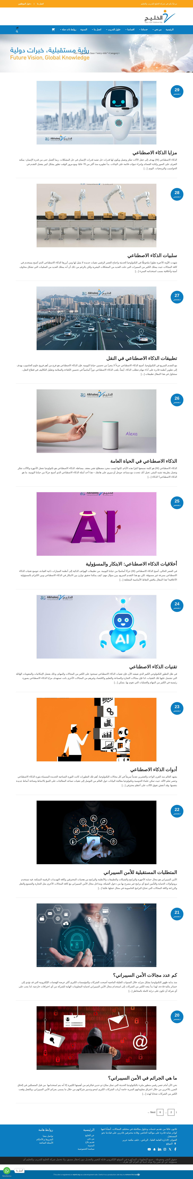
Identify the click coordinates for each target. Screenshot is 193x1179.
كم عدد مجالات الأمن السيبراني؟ (145, 975)
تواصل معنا (48, 1136)
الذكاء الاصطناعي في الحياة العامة (143, 461)
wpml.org (76, 1175)
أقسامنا (130, 29)
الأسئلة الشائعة (46, 1143)
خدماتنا (144, 29)
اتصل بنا (40, 4)
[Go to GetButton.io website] (6, 1176)
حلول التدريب (114, 29)
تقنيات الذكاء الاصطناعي (153, 666)
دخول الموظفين (24, 4)
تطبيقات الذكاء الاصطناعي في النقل (141, 358)
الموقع (169, 1143)
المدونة (83, 29)
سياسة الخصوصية (86, 1149)
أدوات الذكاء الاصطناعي (153, 769)
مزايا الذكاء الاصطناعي (155, 152)
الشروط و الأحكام (44, 1139)
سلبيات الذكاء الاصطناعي (152, 255)
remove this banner (132, 1175)
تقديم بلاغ (89, 1142)
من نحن (158, 29)
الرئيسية (170, 29)
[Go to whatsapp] (6, 1170)
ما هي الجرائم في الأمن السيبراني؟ (142, 1078)
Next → (151, 1112)
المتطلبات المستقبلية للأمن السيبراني (140, 872)
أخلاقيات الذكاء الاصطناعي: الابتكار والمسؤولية (131, 563)
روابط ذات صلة (69, 29)
